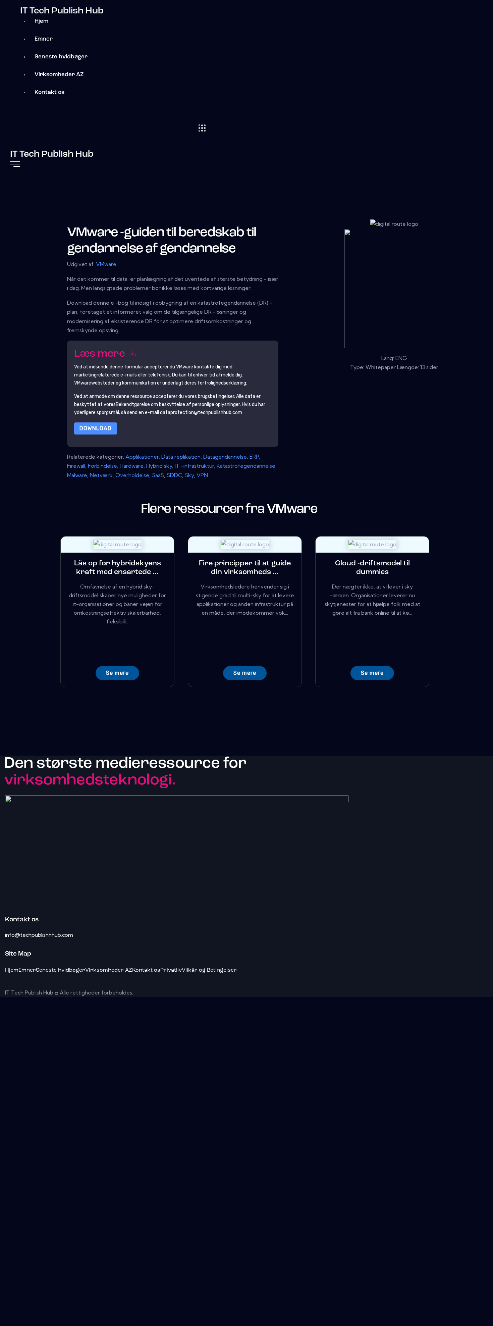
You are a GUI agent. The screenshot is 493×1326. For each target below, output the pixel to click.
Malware (77, 475)
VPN (202, 475)
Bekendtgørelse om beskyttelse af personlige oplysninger (178, 404)
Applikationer (142, 456)
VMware (106, 264)
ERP (254, 456)
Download (95, 428)
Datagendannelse (225, 456)
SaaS (158, 475)
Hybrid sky (159, 465)
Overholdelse (132, 475)
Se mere (117, 673)
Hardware (132, 465)
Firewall (76, 465)
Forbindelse (102, 465)
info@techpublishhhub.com (39, 934)
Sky (189, 475)
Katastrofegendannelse (246, 465)
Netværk (101, 475)
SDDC (174, 475)
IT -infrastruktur (194, 465)
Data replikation (181, 456)
